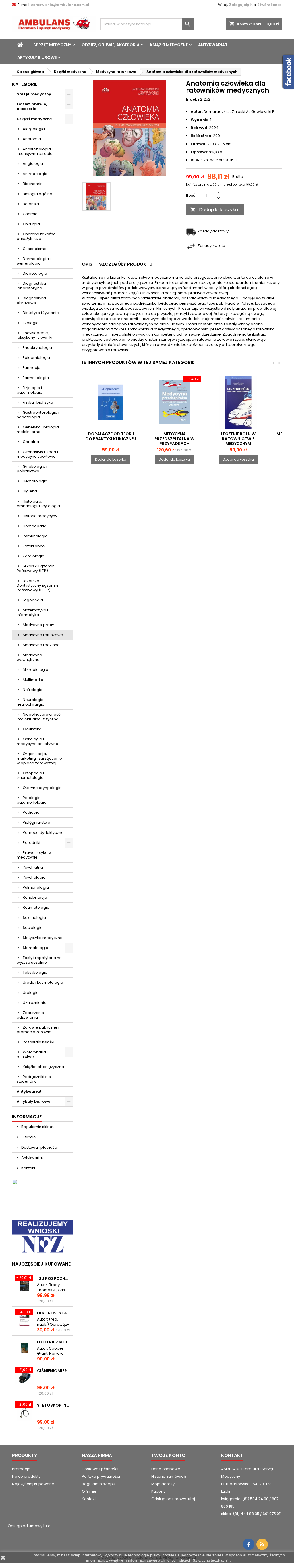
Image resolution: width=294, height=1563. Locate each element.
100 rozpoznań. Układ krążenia (53, 1278)
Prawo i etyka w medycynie (34, 855)
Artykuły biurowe (37, 57)
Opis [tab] (87, 264)
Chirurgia (31, 224)
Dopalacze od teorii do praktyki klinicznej (111, 436)
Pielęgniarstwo (36, 822)
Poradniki (31, 842)
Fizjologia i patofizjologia (29, 390)
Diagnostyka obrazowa (31, 300)
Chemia (30, 214)
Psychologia (34, 877)
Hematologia (35, 481)
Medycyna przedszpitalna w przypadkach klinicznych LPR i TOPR (174, 441)
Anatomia (32, 139)
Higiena (30, 491)
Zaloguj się (239, 4)
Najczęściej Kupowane (41, 1264)
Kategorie (24, 84)
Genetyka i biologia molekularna (38, 429)
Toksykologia (35, 972)
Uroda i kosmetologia (43, 982)
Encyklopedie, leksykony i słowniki (34, 335)
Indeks (192, 99)
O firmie (28, 1137)
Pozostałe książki (38, 1042)
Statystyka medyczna (43, 937)
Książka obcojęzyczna (43, 1066)
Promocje (21, 1469)
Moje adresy (163, 1484)
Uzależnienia (35, 1002)
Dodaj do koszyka (214, 209)
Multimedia (33, 679)
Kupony (158, 1491)
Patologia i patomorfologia (32, 800)
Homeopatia (35, 526)
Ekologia (31, 323)
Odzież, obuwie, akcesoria (111, 45)
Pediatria (31, 812)
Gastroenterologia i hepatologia (38, 415)
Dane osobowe (165, 1469)
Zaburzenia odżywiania (30, 1015)
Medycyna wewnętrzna (29, 657)
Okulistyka (32, 729)
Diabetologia (35, 273)
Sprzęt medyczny (52, 45)
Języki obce (34, 546)
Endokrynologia (37, 347)
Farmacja (31, 367)
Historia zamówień (168, 1476)
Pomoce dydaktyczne (43, 832)
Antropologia (35, 173)
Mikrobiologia (35, 669)
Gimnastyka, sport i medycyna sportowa (37, 454)
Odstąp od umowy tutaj (173, 1499)
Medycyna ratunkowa (43, 635)
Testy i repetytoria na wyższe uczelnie (39, 960)
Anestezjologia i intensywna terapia (35, 151)
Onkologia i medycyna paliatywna (37, 741)
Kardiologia (34, 556)
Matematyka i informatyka (32, 612)
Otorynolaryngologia (42, 787)
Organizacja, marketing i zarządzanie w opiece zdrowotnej (39, 758)
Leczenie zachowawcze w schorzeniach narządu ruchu (53, 1342)
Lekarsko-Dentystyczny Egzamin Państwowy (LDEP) (37, 585)
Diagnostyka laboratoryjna (31, 286)
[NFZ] (42, 1236)
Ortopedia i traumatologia (30, 775)
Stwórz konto (269, 4)
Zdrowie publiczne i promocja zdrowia (38, 1030)
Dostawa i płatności (39, 1147)
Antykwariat (212, 45)
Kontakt (27, 1168)
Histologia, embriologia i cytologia (38, 503)
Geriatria (31, 441)
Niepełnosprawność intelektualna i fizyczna (39, 717)
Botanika (31, 204)
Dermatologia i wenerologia (34, 261)
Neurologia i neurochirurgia (31, 702)
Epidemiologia (36, 357)
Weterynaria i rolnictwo (32, 1054)
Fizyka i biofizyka (38, 402)
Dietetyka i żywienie (41, 312)
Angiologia (33, 163)
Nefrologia (32, 689)
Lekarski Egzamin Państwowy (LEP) (36, 568)
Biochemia (33, 183)
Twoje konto (168, 1455)
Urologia (31, 992)
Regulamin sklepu (37, 1126)
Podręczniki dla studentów (34, 1079)
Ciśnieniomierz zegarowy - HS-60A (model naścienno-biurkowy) (53, 1370)
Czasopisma (35, 248)
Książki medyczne (169, 45)
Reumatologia (36, 907)
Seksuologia (34, 917)
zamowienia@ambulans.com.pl (60, 4)
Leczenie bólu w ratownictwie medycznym (238, 438)
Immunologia (35, 536)
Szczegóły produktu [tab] (125, 264)
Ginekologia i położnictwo (32, 469)
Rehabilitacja (35, 897)
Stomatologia (35, 947)
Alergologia (34, 129)
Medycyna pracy (38, 624)
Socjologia (33, 927)
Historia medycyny (40, 516)
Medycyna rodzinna (41, 645)
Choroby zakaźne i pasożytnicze (37, 236)
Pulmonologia (36, 887)
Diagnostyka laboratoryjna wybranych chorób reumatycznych (53, 1313)
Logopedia (33, 600)
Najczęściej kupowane (33, 1484)
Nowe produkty (26, 1476)
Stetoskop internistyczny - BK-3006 (53, 1405)
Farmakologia (36, 377)
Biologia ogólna (37, 194)
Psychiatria (33, 867)
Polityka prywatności (101, 1476)
